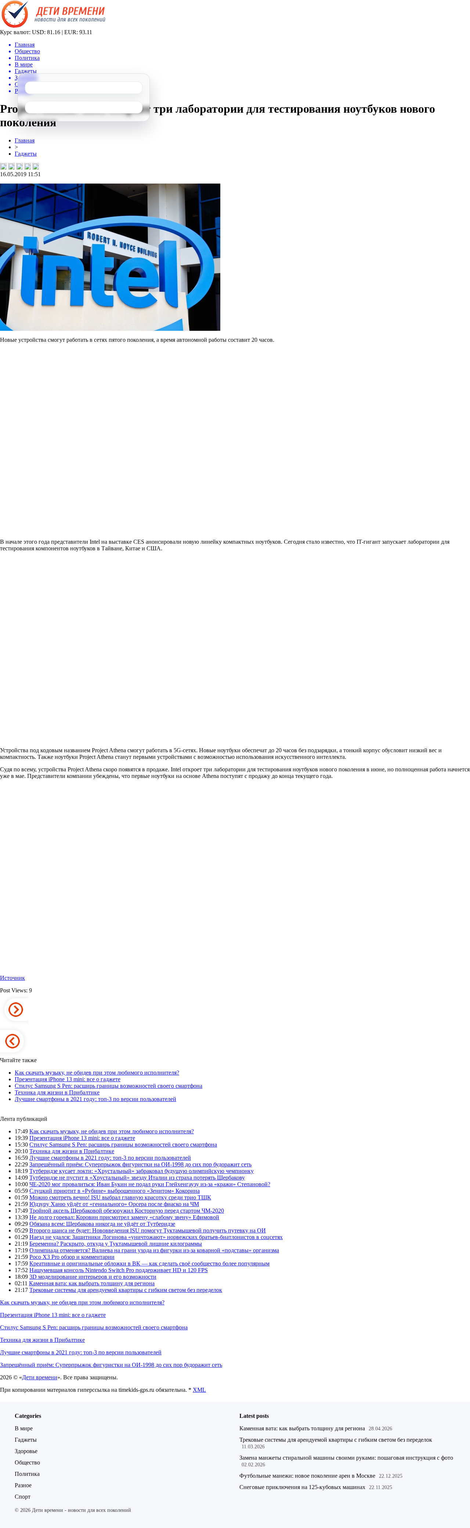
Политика (27, 1474)
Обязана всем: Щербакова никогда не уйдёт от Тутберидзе (102, 1224)
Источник (12, 978)
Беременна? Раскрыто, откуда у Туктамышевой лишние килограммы (115, 1244)
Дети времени (39, 1377)
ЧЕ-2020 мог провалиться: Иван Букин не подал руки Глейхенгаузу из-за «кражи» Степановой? (149, 1184)
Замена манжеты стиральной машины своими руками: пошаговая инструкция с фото (346, 1458)
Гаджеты (26, 154)
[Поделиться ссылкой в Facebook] (11, 166)
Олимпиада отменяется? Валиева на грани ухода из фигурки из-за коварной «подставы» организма (154, 1250)
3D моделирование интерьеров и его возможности (92, 1277)
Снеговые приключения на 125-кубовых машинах (302, 1487)
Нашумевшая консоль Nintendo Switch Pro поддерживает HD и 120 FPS (118, 1270)
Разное (23, 1485)
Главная (25, 140)
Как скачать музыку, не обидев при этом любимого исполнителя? (97, 1072)
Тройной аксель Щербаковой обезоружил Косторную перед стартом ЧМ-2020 (126, 1210)
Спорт (22, 1496)
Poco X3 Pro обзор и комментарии (72, 1257)
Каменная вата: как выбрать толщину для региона (92, 1283)
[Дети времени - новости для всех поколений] (52, 27)
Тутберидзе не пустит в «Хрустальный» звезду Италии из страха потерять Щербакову (137, 1177)
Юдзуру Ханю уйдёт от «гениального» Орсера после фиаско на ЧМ (114, 1204)
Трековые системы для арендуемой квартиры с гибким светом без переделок (125, 1290)
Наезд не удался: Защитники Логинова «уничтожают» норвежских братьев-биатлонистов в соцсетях (156, 1237)
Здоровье (26, 1451)
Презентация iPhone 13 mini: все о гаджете (67, 1079)
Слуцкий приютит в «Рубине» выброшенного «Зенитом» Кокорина (114, 1191)
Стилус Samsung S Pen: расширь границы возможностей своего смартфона (108, 1086)
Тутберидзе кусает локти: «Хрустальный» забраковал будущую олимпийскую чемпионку (141, 1171)
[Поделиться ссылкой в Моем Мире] (27, 166)
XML (199, 1390)
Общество (27, 1462)
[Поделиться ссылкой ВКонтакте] (3, 166)
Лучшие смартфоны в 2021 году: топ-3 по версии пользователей (95, 1099)
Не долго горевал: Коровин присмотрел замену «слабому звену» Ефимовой (124, 1217)
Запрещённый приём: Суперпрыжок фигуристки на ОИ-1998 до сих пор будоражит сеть (140, 1164)
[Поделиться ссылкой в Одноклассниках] (35, 166)
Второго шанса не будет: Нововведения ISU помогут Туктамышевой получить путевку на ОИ (147, 1230)
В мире (24, 1428)
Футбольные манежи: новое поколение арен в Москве (307, 1476)
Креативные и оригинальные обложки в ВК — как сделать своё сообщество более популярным (149, 1263)
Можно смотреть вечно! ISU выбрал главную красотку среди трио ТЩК (120, 1197)
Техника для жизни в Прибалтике (57, 1092)
